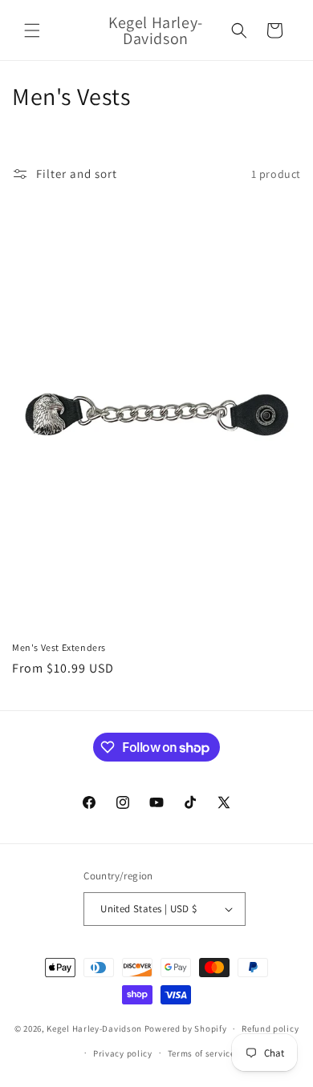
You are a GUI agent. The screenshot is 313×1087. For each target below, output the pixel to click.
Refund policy (270, 1028)
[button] (32, 30)
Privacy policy (122, 1053)
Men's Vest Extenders (59, 647)
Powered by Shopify (185, 1028)
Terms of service (201, 1053)
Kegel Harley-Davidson (94, 1028)
